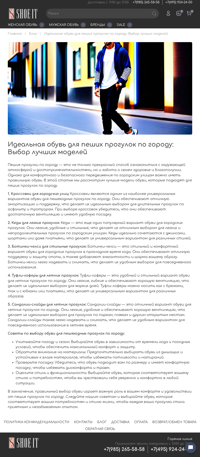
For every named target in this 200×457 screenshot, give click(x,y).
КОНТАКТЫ (83, 422)
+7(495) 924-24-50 (178, 2)
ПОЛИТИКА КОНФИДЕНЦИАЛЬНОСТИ (36, 422)
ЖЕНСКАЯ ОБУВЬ (22, 25)
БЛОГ (102, 422)
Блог (33, 33)
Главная (15, 33)
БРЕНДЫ (97, 25)
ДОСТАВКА (120, 422)
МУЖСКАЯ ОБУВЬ (64, 25)
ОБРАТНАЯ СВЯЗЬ (100, 429)
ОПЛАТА (141, 422)
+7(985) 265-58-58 (146, 2)
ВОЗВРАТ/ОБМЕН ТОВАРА (174, 422)
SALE (121, 25)
